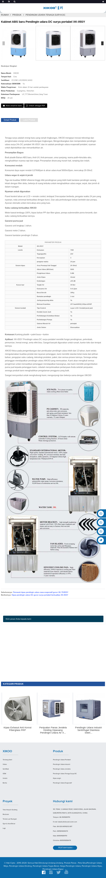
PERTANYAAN (65, 848)
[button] (102, 43)
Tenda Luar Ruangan (10, 819)
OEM (4, 773)
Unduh (5, 778)
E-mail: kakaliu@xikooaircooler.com (65, 822)
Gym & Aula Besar (9, 824)
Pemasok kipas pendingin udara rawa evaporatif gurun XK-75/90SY (40, 592)
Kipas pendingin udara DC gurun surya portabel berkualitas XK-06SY (40, 595)
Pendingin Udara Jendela (61, 769)
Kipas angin (57, 778)
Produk (16, 15)
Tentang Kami (7, 760)
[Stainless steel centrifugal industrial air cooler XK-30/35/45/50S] (89, 708)
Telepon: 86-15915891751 (61, 817)
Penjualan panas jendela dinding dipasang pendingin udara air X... (53, 730)
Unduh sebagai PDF (37, 106)
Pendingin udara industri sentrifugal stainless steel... (88, 730)
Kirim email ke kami (14, 106)
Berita (5, 783)
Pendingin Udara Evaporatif (62, 783)
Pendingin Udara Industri (61, 764)
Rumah (5, 15)
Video (5, 764)
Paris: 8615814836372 (60, 831)
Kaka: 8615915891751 (60, 836)
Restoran (6, 814)
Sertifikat (6, 769)
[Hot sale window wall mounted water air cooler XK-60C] (54, 708)
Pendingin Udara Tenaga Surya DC (45, 15)
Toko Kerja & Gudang (10, 810)
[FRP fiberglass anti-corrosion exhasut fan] (18, 708)
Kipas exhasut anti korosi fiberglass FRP (18, 728)
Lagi (4, 828)
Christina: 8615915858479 (62, 840)
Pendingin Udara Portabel (62, 760)
